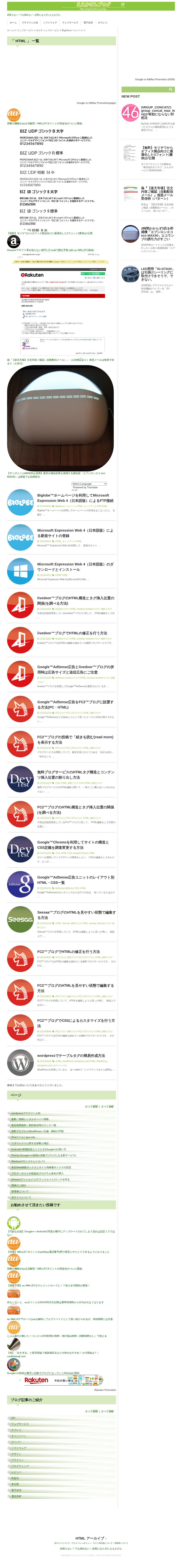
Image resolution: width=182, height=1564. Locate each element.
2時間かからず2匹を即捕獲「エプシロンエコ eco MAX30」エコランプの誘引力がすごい (157, 234)
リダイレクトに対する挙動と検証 (30, 1143)
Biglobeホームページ (65, 506)
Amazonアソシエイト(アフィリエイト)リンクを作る (40, 1179)
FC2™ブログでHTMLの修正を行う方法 (68, 952)
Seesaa (66, 923)
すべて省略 (107, 1106)
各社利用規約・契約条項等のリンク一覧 (33, 1125)
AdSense (59, 678)
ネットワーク (90, 506)
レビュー (16, 1472)
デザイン (16, 1454)
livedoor (81, 609)
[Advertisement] (61, 73)
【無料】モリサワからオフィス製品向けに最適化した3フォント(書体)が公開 (157, 153)
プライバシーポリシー (81, 1543)
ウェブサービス (70, 22)
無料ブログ (106, 609)
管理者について (20, 1191)
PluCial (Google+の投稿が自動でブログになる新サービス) (43, 1155)
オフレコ (102, 22)
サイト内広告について (103, 1543)
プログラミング (20, 1466)
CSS (57, 783)
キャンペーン (18, 1436)
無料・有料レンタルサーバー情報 (30, 1119)
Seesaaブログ (104, 923)
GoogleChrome (80, 853)
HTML (80, 506)
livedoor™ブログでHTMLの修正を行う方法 (72, 633)
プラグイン (17, 1460)
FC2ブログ (60, 713)
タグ (55, 1065)
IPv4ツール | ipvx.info (23, 1137)
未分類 (15, 1484)
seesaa (92, 923)
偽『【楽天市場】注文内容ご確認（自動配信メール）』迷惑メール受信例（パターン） (157, 193)
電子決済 (88, 22)
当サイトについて (21, 1197)
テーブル (62, 1065)
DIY (13, 1417)
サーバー (16, 1442)
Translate (92, 487)
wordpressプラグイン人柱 (26, 1113)
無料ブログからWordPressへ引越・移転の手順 (37, 1131)
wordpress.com (81, 1061)
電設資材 (16, 1496)
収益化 (15, 1478)
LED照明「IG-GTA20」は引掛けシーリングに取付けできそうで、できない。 (158, 274)
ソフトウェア (50, 22)
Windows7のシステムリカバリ (28, 1161)
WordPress (68, 1061)
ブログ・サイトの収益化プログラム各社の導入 (37, 1173)
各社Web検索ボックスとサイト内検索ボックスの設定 (41, 1167)
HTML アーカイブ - (91, 1538)
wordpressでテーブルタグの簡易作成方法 (71, 1056)
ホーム (13, 22)
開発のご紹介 (18, 1185)
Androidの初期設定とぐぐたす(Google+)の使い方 (38, 1149)
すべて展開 (91, 1106)
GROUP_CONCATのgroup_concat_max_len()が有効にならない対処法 (158, 113)
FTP (99, 506)
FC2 (68, 713)
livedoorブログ (62, 609)
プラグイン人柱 (30, 22)
